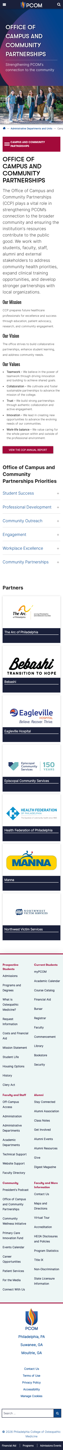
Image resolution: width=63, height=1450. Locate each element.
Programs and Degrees (12, 987)
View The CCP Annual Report (28, 449)
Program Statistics (46, 1250)
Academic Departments (11, 1142)
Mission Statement (15, 1047)
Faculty (39, 1027)
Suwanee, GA (31, 1345)
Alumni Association (46, 1111)
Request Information (10, 1021)
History (7, 1075)
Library (38, 1046)
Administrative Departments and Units (31, 128)
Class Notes (42, 1120)
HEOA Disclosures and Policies (46, 1238)
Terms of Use (31, 1375)
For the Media (12, 1280)
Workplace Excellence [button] (23, 548)
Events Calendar (13, 1247)
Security (39, 1064)
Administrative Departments (12, 1128)
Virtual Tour (42, 1217)
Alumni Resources (45, 1148)
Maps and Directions (40, 1205)
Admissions (10, 976)
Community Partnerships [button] (26, 562)
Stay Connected (44, 1102)
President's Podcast (16, 1190)
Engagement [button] (14, 534)
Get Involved (42, 1129)
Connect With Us (14, 1289)
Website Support (14, 1163)
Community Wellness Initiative (14, 1221)
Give (37, 1157)
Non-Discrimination (46, 1269)
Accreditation (43, 1227)
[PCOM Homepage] (32, 1318)
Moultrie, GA (31, 1353)
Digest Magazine (45, 1166)
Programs (28, 1445)
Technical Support (15, 1154)
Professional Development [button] (27, 507)
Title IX (38, 1260)
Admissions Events (50, 1445)
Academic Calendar (47, 981)
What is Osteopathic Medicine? (11, 1004)
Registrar (40, 1018)
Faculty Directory (14, 1172)
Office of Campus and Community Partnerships (14, 1204)
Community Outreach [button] (22, 520)
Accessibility (31, 1389)
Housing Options (13, 1066)
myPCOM (40, 971)
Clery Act (9, 1084)
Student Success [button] (18, 493)
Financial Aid (42, 999)
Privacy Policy (31, 1382)
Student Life (11, 1057)
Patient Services (13, 1270)
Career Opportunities (12, 1259)
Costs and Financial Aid (15, 1035)
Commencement (45, 1036)
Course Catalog (44, 990)
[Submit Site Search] (57, 1413)
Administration (12, 1116)
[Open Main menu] (4, 4)
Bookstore (40, 1055)
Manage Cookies (31, 1396)
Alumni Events (43, 1139)
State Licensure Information (44, 1281)
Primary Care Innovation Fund (13, 1235)
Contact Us (41, 1194)
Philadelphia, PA (31, 1337)
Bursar (38, 1008)
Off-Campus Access (11, 1104)
